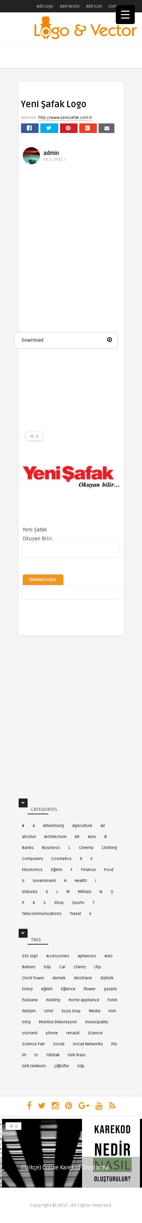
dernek (58, 978)
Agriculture (82, 825)
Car (62, 967)
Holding (53, 1000)
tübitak (53, 1055)
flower (89, 989)
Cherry (80, 967)
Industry (30, 891)
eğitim (47, 989)
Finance (88, 869)
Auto (92, 836)
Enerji (27, 989)
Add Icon (94, 6)
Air (103, 825)
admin (51, 153)
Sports (78, 902)
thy (114, 1044)
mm (112, 1011)
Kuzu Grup (71, 1011)
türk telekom (34, 1066)
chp (97, 967)
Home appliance (84, 1000)
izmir (48, 1011)
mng (26, 1022)
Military (84, 891)
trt (24, 1055)
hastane (30, 1000)
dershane (83, 978)
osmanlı (30, 1033)
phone (52, 1033)
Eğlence (68, 989)
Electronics (32, 869)
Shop (59, 902)
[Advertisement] (71, 249)
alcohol (29, 836)
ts (36, 1055)
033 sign (30, 956)
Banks (28, 847)
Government (44, 880)
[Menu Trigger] (125, 14)
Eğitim (56, 869)
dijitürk (106, 978)
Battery (29, 967)
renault (73, 1033)
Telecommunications (42, 913)
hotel (112, 1000)
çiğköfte (61, 1066)
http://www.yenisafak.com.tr (65, 117)
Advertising (53, 825)
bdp (47, 967)
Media (94, 1011)
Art (77, 836)
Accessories (57, 956)
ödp (80, 1066)
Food (108, 869)
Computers (32, 858)
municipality (96, 1022)
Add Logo (45, 6)
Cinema (86, 847)
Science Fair (33, 1044)
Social (58, 1044)
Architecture (55, 836)
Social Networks (88, 1044)
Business (51, 847)
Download (32, 340)
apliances (87, 956)
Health (81, 880)
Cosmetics (61, 858)
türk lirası (76, 1055)
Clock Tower (33, 978)
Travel (75, 913)
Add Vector (70, 6)
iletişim (29, 1011)
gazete (110, 989)
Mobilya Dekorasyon (58, 1022)
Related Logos (43, 579)
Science (95, 1033)
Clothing (109, 847)
